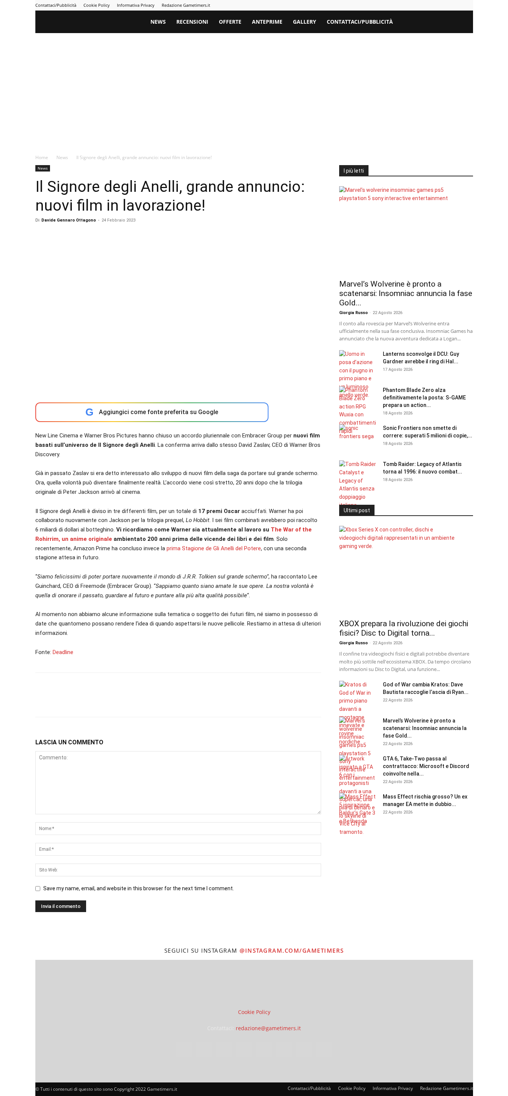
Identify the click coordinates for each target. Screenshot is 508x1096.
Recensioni (192, 21)
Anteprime (267, 21)
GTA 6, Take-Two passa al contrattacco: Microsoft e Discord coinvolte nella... (426, 766)
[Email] (129, 701)
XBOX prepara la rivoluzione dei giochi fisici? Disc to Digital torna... (403, 628)
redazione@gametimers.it (268, 1028)
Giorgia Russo (353, 312)
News (158, 21)
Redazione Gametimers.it (186, 5)
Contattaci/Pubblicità (55, 5)
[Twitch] (442, 5)
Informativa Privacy (136, 5)
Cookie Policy (96, 5)
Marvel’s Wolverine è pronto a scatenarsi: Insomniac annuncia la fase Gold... (405, 293)
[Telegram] (430, 5)
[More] (164, 701)
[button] (464, 22)
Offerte (230, 21)
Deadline (63, 652)
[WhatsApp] (94, 701)
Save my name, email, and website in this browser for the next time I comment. (138, 888)
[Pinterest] (417, 5)
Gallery (304, 21)
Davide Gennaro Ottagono (68, 220)
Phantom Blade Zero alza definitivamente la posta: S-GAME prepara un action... (424, 397)
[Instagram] (393, 5)
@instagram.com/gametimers (292, 950)
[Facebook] (380, 5)
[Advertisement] (254, 89)
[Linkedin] (405, 5)
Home (41, 157)
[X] (455, 5)
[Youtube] (467, 5)
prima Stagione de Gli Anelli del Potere (214, 548)
